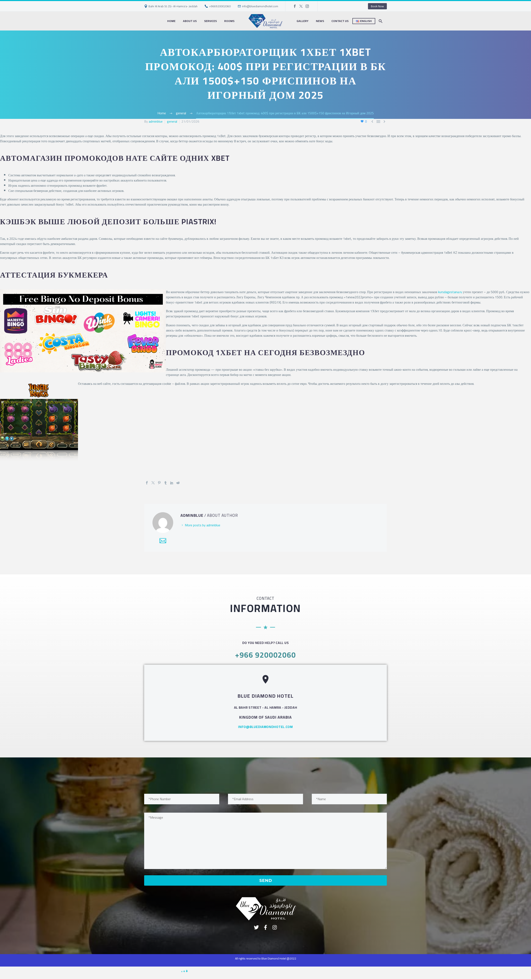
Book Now (377, 6)
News (320, 21)
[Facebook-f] (265, 927)
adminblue (156, 121)
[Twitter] (301, 6)
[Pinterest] (159, 482)
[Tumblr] (165, 482)
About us (190, 21)
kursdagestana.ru (450, 292)
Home (171, 21)
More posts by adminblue (202, 525)
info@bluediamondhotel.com (260, 6)
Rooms (229, 21)
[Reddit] (178, 482)
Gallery (302, 21)
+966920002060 (220, 6)
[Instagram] (307, 6)
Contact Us (339, 21)
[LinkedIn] (171, 482)
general (172, 121)
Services (210, 21)
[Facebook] (295, 6)
